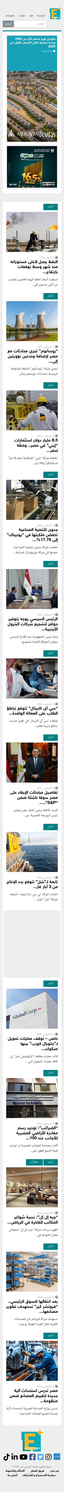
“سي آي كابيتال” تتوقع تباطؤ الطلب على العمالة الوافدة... (32, 711)
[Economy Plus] (55, 14)
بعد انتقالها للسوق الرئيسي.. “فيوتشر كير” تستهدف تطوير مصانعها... (32, 1307)
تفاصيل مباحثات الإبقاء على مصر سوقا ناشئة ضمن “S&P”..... (34, 798)
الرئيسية (41, 15)
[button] (30, 136)
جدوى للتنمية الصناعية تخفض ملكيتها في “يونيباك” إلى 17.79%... (32, 535)
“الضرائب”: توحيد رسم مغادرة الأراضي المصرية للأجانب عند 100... (37, 1133)
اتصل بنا (12, 1475)
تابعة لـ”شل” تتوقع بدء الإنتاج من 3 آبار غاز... (32, 885)
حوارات (22, 15)
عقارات (34, 1162)
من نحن (54, 1471)
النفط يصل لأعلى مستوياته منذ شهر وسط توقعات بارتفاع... (34, 267)
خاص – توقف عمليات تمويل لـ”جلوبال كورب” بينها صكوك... (33, 1044)
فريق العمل (37, 1471)
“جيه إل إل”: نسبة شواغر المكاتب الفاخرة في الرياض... (32, 1220)
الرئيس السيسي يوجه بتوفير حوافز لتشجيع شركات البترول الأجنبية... (33, 624)
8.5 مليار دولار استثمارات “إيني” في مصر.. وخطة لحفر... (36, 445)
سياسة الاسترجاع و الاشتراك (39, 1475)
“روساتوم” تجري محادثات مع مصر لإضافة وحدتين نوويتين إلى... (32, 356)
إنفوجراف (10, 15)
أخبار (31, 15)
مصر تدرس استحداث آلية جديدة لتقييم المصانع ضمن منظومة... (34, 1396)
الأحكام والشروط (15, 1471)
